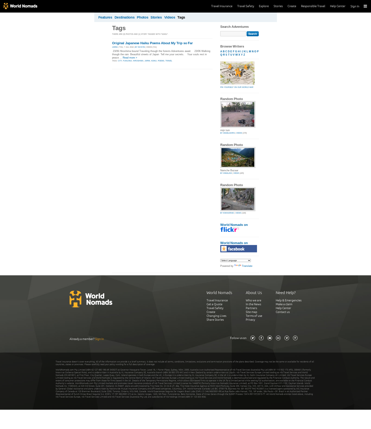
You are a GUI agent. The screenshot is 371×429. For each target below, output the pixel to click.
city (120, 61)
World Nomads (20, 6)
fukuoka (127, 61)
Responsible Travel (313, 6)
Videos (169, 17)
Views (239, 133)
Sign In (355, 6)
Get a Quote (214, 304)
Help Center (337, 6)
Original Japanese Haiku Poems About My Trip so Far (152, 43)
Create (292, 6)
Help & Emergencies (288, 300)
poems (161, 61)
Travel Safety (245, 6)
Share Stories (215, 319)
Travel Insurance (221, 6)
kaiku (154, 61)
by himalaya (226, 173)
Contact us (283, 312)
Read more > (130, 57)
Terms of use (254, 315)
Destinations (125, 17)
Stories (278, 6)
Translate (247, 266)
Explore (264, 6)
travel (168, 61)
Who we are (253, 300)
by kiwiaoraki (227, 213)
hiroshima (138, 61)
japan (147, 61)
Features (105, 17)
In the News (253, 304)
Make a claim (284, 304)
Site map (251, 312)
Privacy (250, 319)
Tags (181, 17)
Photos (142, 17)
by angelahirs (227, 133)
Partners (251, 308)
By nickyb (140, 47)
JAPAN (115, 47)
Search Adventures (234, 27)
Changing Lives (216, 315)
